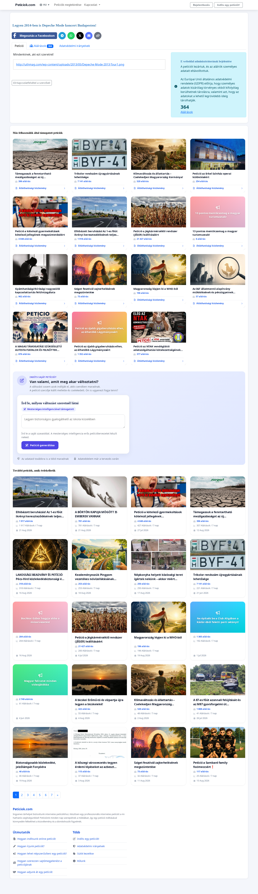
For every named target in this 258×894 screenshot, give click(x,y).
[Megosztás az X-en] (80, 35)
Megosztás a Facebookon (37, 36)
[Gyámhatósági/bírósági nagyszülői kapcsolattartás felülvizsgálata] (40, 280)
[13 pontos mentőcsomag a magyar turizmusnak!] (217, 223)
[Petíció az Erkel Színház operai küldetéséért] (217, 165)
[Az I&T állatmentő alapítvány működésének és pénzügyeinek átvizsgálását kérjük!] (217, 280)
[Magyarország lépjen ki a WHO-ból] (158, 279)
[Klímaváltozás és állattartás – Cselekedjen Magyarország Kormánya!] (158, 165)
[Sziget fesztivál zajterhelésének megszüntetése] (99, 280)
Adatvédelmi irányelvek (74, 46)
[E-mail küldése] (88, 35)
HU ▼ (46, 4)
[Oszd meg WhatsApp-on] (71, 35)
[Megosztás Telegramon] (62, 35)
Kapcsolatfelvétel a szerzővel (33, 82)
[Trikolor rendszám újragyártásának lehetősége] (99, 165)
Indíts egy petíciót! (228, 5)
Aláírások (42, 46)
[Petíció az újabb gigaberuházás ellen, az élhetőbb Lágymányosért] (99, 338)
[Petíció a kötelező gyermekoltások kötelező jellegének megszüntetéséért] (40, 223)
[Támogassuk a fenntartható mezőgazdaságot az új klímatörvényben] (40, 165)
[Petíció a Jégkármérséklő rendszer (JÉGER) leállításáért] (158, 223)
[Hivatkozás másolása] (97, 35)
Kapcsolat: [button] (91, 4)
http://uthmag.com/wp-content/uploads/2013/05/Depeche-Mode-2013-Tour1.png (70, 64)
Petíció (19, 46)
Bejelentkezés (201, 5)
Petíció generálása (42, 445)
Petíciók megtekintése (67, 4)
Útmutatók (21, 832)
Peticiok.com (25, 5)
